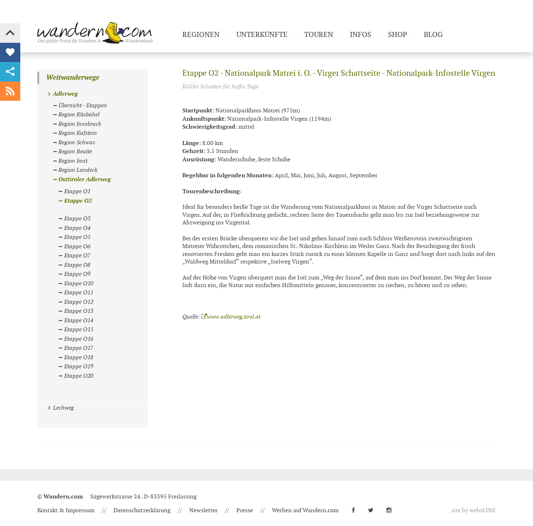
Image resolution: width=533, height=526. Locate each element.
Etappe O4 (77, 228)
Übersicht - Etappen (82, 105)
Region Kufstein (77, 133)
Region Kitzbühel (78, 114)
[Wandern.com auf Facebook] (356, 510)
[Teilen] (10, 72)
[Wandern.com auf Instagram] (392, 510)
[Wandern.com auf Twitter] (373, 510)
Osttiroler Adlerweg (84, 179)
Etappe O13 (78, 311)
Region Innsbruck (79, 124)
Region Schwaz (76, 142)
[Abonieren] (10, 91)
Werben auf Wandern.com (305, 510)
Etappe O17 (78, 348)
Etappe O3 (77, 218)
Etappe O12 (78, 302)
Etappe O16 (78, 339)
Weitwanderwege (72, 78)
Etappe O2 (78, 201)
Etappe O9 (77, 274)
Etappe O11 (78, 292)
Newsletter (203, 510)
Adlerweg (65, 94)
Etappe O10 (78, 283)
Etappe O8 (77, 265)
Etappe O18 (78, 357)
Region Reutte (75, 151)
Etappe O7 (77, 255)
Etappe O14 (78, 320)
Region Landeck (78, 170)
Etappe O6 (77, 246)
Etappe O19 (78, 366)
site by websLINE (473, 510)
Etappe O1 (77, 191)
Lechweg (63, 408)
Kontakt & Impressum (66, 510)
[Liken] (10, 52)
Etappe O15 (78, 329)
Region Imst (72, 161)
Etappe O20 (78, 376)
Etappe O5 (77, 237)
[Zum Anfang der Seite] (10, 33)
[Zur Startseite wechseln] (107, 33)
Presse (244, 510)
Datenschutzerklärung (141, 510)
